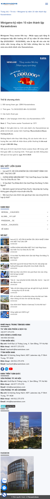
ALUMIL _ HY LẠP (8, 216)
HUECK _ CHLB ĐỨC (9, 225)
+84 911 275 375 (17, 361)
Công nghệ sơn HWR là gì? (19, 312)
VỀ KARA (5, 229)
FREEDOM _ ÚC (7, 221)
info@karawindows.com (15, 387)
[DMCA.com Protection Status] (8, 406)
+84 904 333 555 (7, 338)
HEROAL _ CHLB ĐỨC (10, 212)
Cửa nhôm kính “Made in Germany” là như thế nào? (28, 304)
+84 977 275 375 (7, 332)
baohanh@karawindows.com (17, 349)
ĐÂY (43, 119)
